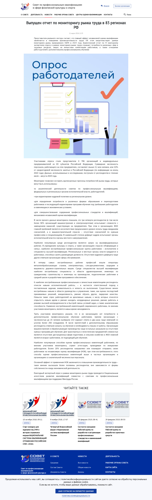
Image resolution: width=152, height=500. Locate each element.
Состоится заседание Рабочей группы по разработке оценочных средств (114, 431)
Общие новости (84, 467)
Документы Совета (58, 472)
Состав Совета (56, 467)
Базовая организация (122, 6)
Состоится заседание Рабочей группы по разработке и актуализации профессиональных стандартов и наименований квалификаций (89, 434)
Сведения (54, 462)
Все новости (83, 462)
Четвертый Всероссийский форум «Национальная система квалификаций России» (61, 431)
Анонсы (26, 423)
